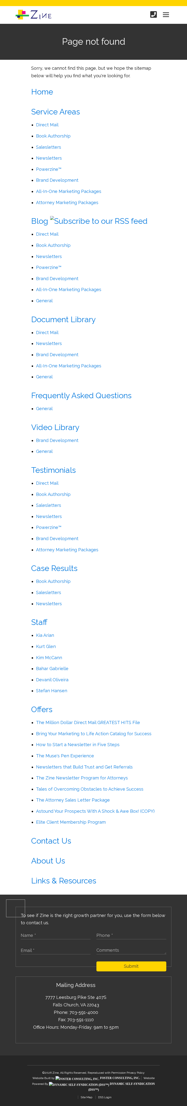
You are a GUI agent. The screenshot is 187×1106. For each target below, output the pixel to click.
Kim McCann (49, 657)
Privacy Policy (136, 1072)
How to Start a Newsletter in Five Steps (78, 744)
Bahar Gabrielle (52, 668)
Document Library (63, 319)
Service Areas (55, 111)
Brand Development (57, 180)
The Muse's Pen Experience (65, 755)
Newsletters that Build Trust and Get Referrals (84, 766)
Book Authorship (53, 135)
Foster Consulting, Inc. (119, 1078)
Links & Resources (63, 880)
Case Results (54, 568)
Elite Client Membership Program (71, 822)
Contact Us (51, 841)
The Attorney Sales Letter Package (73, 800)
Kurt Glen (46, 646)
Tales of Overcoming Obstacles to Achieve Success (89, 789)
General (44, 300)
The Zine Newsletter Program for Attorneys (82, 777)
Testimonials (53, 470)
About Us (48, 860)
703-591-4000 (83, 1012)
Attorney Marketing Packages (67, 202)
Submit (131, 966)
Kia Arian (45, 635)
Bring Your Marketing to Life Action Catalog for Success (93, 733)
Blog (39, 221)
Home (42, 91)
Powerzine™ (48, 169)
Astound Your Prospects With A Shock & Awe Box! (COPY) (95, 811)
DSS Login (105, 1097)
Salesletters (48, 147)
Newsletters (49, 158)
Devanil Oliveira (52, 679)
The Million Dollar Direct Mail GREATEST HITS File (88, 722)
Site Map (86, 1097)
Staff (39, 622)
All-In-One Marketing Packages (68, 191)
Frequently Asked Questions (81, 395)
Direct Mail (47, 124)
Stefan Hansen (51, 690)
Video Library (55, 427)
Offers (41, 709)
